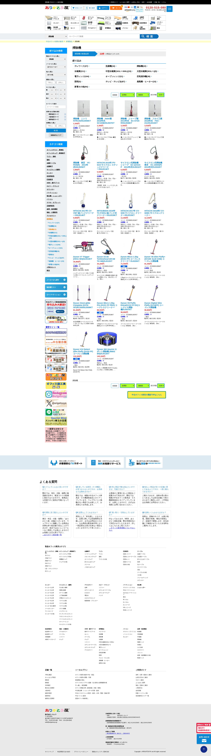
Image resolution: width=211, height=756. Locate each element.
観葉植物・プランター (91, 600)
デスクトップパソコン (129, 631)
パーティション (52, 192)
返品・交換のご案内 (142, 685)
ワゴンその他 (103, 559)
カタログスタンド (90, 598)
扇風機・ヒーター (104, 660)
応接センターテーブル (129, 556)
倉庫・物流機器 (52, 209)
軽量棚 (139, 631)
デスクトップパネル (129, 587)
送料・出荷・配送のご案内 (144, 675)
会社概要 (149, 2)
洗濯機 (101, 634)
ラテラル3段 (63, 603)
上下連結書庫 (63, 595)
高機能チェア (63, 559)
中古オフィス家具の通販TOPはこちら (147, 395)
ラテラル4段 (63, 606)
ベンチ (101, 595)
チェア (61, 639)
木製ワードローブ (50, 639)
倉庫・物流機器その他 (144, 655)
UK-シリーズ (127, 607)
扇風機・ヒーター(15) (146, 82)
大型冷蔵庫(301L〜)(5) (147, 71)
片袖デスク (48, 558)
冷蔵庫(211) (80, 71)
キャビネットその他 (65, 624)
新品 (48, 270)
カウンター (50, 189)
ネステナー (140, 650)
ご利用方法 (139, 688)
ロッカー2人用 (49, 590)
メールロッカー (49, 608)
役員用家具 (50, 176)
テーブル (62, 634)
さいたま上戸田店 (50, 677)
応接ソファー (127, 554)
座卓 (138, 562)
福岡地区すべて (54, 119)
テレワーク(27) (81, 66)
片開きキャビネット (65, 598)
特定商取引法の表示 (63, 751)
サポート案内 (140, 680)
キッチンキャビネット (66, 614)
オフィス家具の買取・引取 (83, 677)
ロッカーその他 (49, 614)
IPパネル (125, 599)
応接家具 (50, 179)
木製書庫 (47, 637)
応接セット (126, 559)
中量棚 (139, 637)
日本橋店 (47, 685)
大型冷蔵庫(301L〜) (105, 644)
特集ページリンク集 (142, 693)
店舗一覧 (157, 2)
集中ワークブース (90, 631)
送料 (143, 2)
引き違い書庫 (63, 587)
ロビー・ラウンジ (53, 186)
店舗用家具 (50, 206)
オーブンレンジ (103, 650)
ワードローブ (49, 611)
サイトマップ (49, 751)
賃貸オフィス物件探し (81, 698)
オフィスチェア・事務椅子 (56, 153)
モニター (125, 637)
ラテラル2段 (63, 600)
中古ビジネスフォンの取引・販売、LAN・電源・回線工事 (92, 693)
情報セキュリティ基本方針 (100, 751)
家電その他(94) (81, 87)
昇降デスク (48, 566)
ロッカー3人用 (49, 593)
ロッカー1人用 (49, 587)
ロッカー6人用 (49, 600)
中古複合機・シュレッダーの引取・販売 (87, 690)
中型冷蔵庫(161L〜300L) (106, 642)
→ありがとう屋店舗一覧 (52, 535)
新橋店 (47, 682)
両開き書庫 (62, 590)
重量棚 (139, 639)
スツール (87, 564)
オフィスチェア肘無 (65, 556)
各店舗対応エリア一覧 (142, 696)
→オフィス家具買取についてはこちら (122, 529)
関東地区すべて (54, 114)
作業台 (139, 644)
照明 (100, 655)
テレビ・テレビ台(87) (115, 82)
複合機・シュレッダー (54, 196)
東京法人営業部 (49, 688)
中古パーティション (129, 590)
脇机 (48, 160)
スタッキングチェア (90, 556)
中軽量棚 (140, 634)
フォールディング (142, 577)
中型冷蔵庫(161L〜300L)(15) (118, 71)
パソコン (50, 199)
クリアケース (63, 611)
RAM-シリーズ (127, 610)
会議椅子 (50, 166)
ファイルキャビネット (66, 619)
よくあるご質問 (124, 2)
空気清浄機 (102, 652)
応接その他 (126, 564)
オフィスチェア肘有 (65, 554)
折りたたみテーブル (143, 559)
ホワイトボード (89, 590)
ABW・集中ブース (53, 183)
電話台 (87, 595)
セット (87, 634)
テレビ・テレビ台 (104, 658)
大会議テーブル (142, 556)
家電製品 (50, 219)
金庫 (86, 587)
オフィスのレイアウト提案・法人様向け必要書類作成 (91, 682)
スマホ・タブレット (54, 202)
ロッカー (50, 173)
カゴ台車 (140, 647)
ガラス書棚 (62, 608)
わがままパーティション (129, 593)
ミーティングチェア (90, 554)
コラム (164, 2)
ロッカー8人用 (49, 603)
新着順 (115, 95)
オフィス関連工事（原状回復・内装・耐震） (88, 688)
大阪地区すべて (54, 117)
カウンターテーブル (105, 590)
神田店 (47, 680)
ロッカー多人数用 (50, 606)
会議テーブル (51, 163)
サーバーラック (64, 621)
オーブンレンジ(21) (114, 76)
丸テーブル (140, 564)
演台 (138, 570)
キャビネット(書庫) (53, 169)
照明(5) (78, 82)
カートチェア (89, 559)
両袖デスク (48, 561)
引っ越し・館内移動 (81, 685)
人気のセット (51, 267)
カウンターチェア (104, 593)
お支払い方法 (136, 2)
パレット (140, 652)
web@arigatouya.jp (51, 722)
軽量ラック (140, 658)
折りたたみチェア (90, 562)
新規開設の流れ (80, 680)
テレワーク (102, 631)
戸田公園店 (48, 675)
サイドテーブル (142, 567)
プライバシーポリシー (81, 751)
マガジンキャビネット (66, 616)
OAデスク (48, 563)
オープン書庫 (63, 593)
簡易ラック (140, 642)
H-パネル (125, 602)
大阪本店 (47, 690)
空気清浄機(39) (143, 76)
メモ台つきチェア (90, 567)
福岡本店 (47, 696)
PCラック (48, 571)
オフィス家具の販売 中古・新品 (84, 675)
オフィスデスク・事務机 (55, 150)
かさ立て (87, 593)
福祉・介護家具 (52, 212)
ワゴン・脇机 (51, 156)
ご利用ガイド (114, 2)
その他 (139, 575)
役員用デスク (49, 631)
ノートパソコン (127, 634)
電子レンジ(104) (82, 76)
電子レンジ (102, 647)
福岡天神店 (48, 693)
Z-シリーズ (126, 605)
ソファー (101, 587)
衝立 (124, 597)
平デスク (47, 555)
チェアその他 (63, 562)
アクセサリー (51, 216)
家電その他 (102, 663)
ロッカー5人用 (49, 598)
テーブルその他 (142, 572)
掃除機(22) (141, 66)
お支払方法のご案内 (142, 677)
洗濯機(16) (110, 66)
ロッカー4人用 (49, 595)
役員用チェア (49, 634)
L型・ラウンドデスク (51, 568)
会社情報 (138, 690)
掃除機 (101, 637)
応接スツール (127, 562)
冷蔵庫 (101, 639)
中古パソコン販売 (80, 696)
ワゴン (101, 554)
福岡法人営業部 (49, 698)
